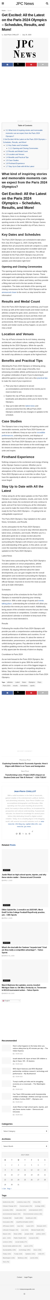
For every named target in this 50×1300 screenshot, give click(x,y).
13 (38, 1170)
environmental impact (11, 1214)
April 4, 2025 (7, 880)
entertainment (35, 1210)
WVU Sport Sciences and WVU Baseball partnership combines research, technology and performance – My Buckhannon (30, 1071)
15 (5, 1175)
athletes (10, 682)
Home (4, 10)
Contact (19, 1277)
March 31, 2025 (8, 956)
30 (12, 1185)
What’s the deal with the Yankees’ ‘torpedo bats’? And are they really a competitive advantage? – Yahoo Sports (24, 950)
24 (18, 1180)
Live (24, 1230)
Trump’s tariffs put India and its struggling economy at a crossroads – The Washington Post (29, 1084)
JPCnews (8, 1226)
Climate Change (10, 1206)
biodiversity (8, 1202)
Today (7, 1254)
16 (12, 1175)
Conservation (26, 1206)
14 (45, 1170)
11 (25, 1170)
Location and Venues (15, 154)
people (29, 1234)
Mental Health (37, 1230)
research (33, 1238)
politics (40, 1234)
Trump (18, 1254)
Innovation (8, 1222)
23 (12, 1180)
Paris (39, 682)
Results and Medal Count (17, 151)
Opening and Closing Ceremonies (23, 148)
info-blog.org (20, 824)
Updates (30, 1254)
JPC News (25, 3)
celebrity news (23, 1202)
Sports (9, 10)
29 (5, 1185)
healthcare (31, 1218)
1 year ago (18, 1054)
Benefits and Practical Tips (17, 157)
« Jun (4, 1188)
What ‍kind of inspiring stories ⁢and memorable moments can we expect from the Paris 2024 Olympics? (24, 133)
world (34, 1258)
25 (25, 1180)
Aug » (9, 1188)
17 (18, 1175)
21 (45, 1175)
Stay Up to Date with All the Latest (20, 166)
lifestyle (41, 1226)
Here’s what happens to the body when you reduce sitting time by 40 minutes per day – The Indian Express (30, 1048)
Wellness (22, 1258)
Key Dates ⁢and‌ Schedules (17, 145)
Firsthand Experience (15, 163)
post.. (7, 1238)
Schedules (24, 685)
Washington (9, 1258)
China (36, 1202)
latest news (30, 406)
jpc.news (27, 826)
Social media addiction (12, 1246)
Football (7, 1218)
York (6, 1262)
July (20, 1226)
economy (8, 1210)
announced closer (9, 292)
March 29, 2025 (8, 993)
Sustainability (9, 1250)
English (7, 1001)
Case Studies (12, 160)
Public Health (20, 1238)
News (24, 682)
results (15, 685)
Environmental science (33, 1214)
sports (32, 685)
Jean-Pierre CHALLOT (11, 35)
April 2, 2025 (7, 918)
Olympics (32, 682)
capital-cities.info (32, 824)
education (21, 1210)
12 (31, 1170)
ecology (40, 1206)
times (37, 1250)
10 (18, 1170)
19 (31, 1175)
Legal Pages (28, 1277)
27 (38, 1180)
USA (41, 1254)
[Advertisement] (25, 94)
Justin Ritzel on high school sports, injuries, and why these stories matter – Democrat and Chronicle (30, 1109)
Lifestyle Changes (10, 1230)
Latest (17, 682)
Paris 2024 (6, 685)
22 (5, 1180)
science (7, 1242)
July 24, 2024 (26, 35)
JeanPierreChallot (24, 1222)
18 (25, 1175)
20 (38, 1175)
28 (45, 1180)
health (19, 1218)
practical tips (42, 378)
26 (31, 1180)
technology (24, 1250)
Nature (7, 1234)
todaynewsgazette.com (27, 1289)
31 (18, 1185)
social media (21, 1242)
